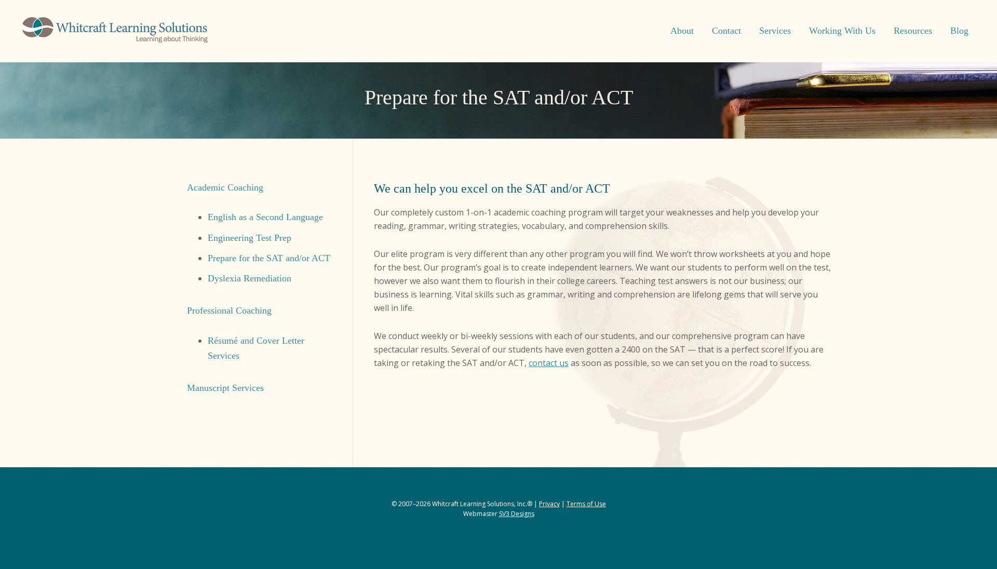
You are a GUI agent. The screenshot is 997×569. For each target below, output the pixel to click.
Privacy (549, 503)
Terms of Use (586, 503)
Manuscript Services (225, 388)
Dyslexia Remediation (249, 278)
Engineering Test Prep (249, 238)
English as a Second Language (265, 217)
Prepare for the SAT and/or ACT (269, 258)
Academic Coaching (225, 187)
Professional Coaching (229, 310)
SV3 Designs (516, 513)
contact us (549, 363)
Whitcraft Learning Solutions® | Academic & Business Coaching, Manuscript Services (114, 31)
